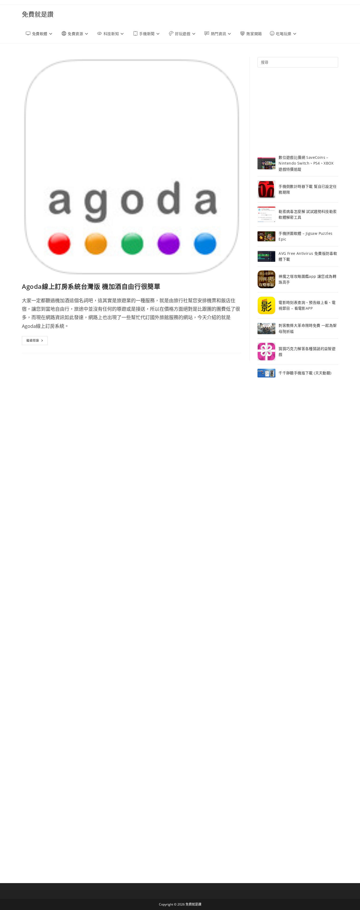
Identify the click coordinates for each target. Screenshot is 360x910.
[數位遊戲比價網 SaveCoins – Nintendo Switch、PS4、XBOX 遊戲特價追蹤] (266, 163)
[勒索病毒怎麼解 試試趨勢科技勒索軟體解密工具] (266, 214)
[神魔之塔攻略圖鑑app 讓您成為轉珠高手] (266, 279)
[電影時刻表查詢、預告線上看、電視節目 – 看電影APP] (266, 305)
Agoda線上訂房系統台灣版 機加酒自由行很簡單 (91, 286)
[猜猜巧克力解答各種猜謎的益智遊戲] (266, 352)
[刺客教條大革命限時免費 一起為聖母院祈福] (266, 328)
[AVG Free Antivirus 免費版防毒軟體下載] (266, 256)
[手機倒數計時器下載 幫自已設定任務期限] (266, 189)
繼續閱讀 (37, 341)
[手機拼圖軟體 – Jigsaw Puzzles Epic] (266, 236)
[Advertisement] (297, 111)
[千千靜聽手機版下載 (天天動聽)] (266, 373)
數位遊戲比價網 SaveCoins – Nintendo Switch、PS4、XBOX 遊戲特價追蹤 (306, 163)
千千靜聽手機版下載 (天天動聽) (305, 372)
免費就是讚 (37, 14)
